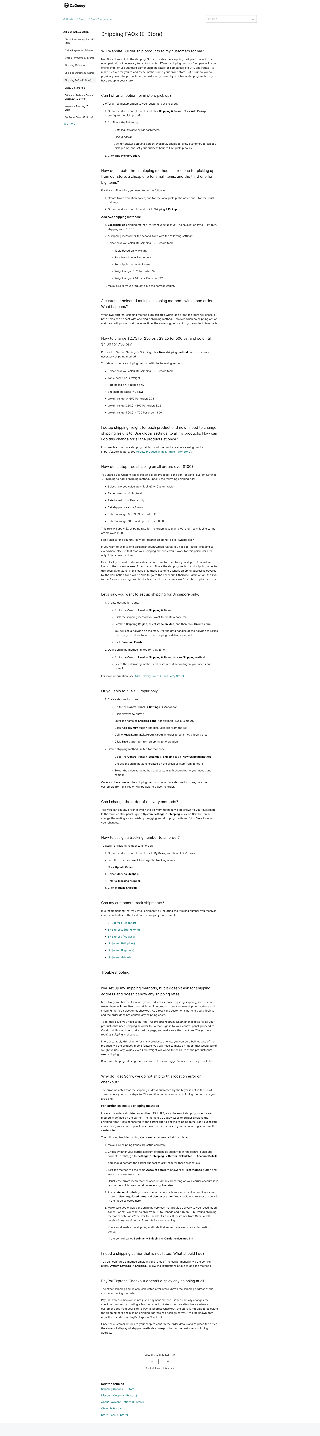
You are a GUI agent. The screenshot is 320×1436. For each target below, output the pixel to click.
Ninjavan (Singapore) (121, 950)
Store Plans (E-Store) (114, 1415)
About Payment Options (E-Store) (79, 41)
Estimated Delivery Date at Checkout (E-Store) (79, 97)
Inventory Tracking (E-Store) (77, 108)
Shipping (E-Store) (75, 65)
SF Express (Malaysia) (122, 936)
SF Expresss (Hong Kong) (124, 929)
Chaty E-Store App (75, 87)
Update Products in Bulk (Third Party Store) (163, 451)
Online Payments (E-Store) (79, 50)
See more (69, 123)
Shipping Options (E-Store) (79, 72)
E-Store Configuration (100, 19)
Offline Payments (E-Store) (79, 57)
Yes (151, 1361)
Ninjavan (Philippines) (121, 943)
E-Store (81, 19)
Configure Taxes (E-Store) (79, 117)
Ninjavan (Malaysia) (120, 957)
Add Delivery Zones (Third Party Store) (159, 676)
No (168, 1361)
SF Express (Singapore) (123, 922)
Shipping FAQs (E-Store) (78, 80)
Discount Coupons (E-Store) (119, 1395)
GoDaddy (68, 19)
